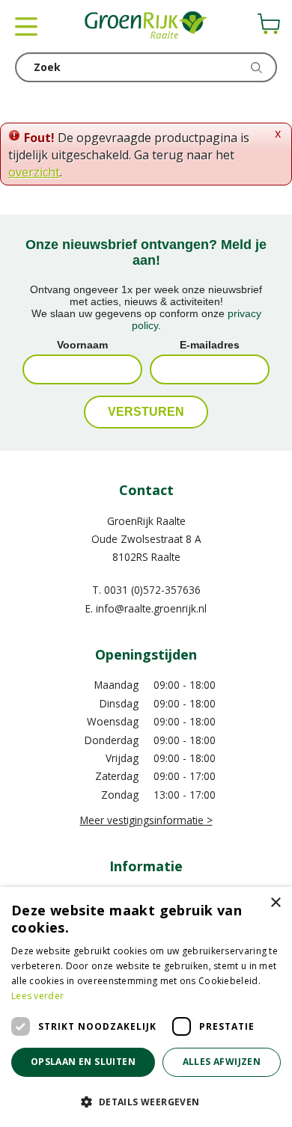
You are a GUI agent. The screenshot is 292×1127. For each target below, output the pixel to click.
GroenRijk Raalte (146, 521)
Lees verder (37, 995)
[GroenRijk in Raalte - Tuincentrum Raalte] (146, 26)
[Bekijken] (269, 23)
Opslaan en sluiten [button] (83, 1061)
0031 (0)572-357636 (152, 590)
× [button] (275, 903)
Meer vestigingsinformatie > (146, 820)
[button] (146, 1101)
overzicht (34, 172)
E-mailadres (210, 345)
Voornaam (82, 345)
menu (26, 26)
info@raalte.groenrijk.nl (151, 608)
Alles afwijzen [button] (222, 1061)
